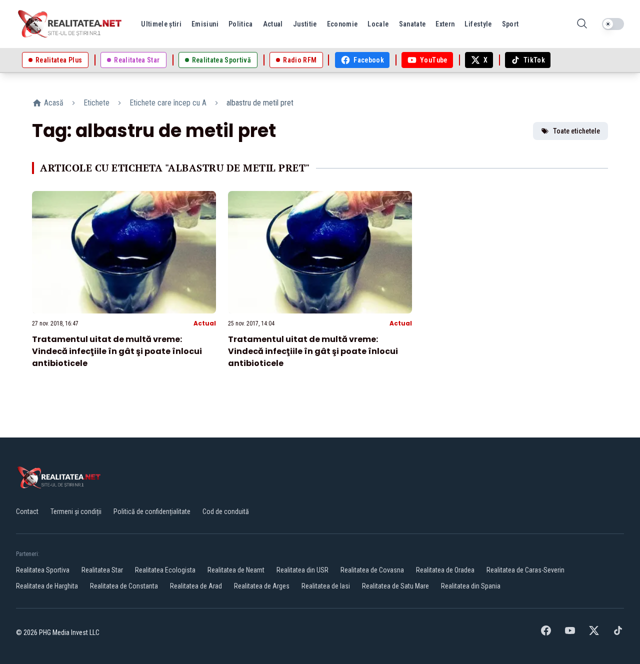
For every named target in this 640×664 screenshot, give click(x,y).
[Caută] (582, 24)
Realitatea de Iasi (326, 586)
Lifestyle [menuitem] (478, 24)
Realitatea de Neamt (236, 570)
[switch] (613, 24)
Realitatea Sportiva (43, 570)
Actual (205, 323)
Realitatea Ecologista (165, 570)
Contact (27, 512)
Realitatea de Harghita (47, 586)
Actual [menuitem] (273, 24)
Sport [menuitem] (510, 24)
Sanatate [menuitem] (412, 24)
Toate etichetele (576, 131)
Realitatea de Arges (262, 586)
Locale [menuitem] (378, 24)
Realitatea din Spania (470, 586)
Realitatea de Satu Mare (395, 586)
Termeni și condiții (76, 512)
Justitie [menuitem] (305, 24)
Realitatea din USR (302, 570)
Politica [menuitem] (240, 24)
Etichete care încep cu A (168, 103)
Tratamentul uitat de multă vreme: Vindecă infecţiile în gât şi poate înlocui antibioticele (117, 351)
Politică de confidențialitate (152, 512)
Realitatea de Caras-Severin (525, 570)
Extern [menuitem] (445, 24)
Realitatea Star (102, 570)
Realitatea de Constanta (124, 586)
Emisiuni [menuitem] (205, 24)
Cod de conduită (225, 512)
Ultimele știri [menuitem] (161, 24)
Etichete (97, 103)
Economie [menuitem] (342, 24)
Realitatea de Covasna (372, 570)
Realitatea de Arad (196, 586)
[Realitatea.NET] (70, 24)
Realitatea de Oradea (445, 570)
